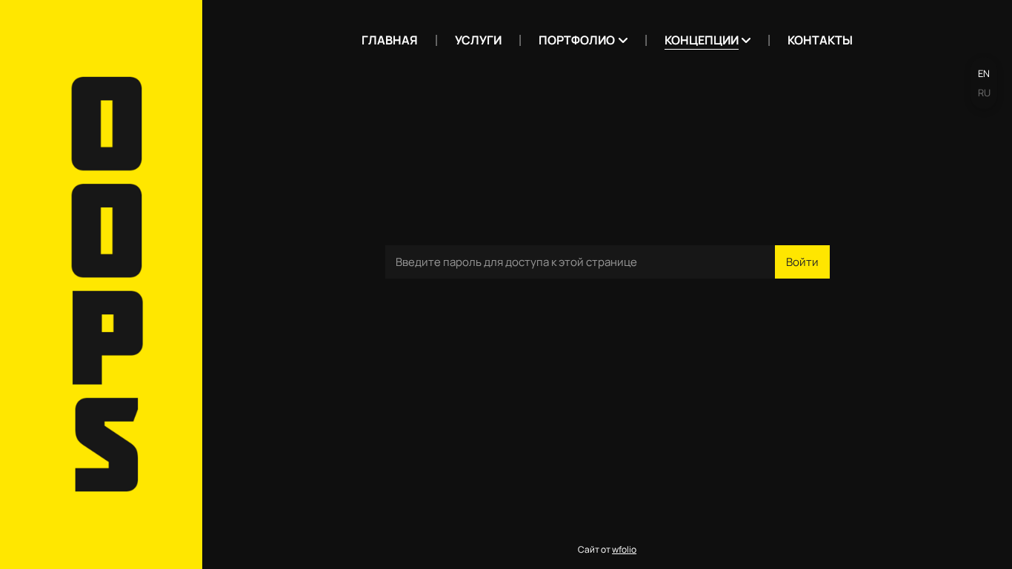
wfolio (624, 549)
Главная (390, 40)
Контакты (820, 40)
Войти (802, 262)
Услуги (478, 40)
